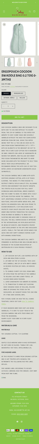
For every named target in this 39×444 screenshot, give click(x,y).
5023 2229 (24, 414)
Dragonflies (18, 93)
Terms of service (28, 436)
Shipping (12, 86)
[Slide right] (37, 62)
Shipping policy (20, 439)
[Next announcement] (35, 2)
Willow (22, 98)
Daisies (6, 93)
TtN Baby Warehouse (18, 433)
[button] (4, 11)
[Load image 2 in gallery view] (19, 62)
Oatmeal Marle (9, 98)
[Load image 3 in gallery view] (29, 62)
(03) (18, 414)
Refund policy (16, 436)
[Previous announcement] (4, 2)
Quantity (4, 102)
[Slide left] (2, 62)
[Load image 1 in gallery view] (9, 62)
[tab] (20, 123)
